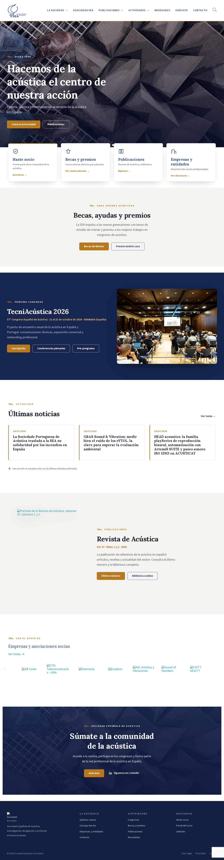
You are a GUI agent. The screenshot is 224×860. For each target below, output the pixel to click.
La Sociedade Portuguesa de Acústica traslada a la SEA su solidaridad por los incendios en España (40, 443)
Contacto (84, 837)
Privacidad (200, 853)
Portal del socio (47, 124)
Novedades (134, 837)
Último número (111, 576)
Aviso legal (187, 853)
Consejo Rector (88, 825)
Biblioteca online (142, 576)
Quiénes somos (88, 820)
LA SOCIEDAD (55, 10)
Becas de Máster (94, 246)
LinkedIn (180, 831)
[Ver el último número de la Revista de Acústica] (47, 553)
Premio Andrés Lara (128, 246)
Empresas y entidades (91, 831)
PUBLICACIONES (109, 10)
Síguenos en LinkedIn (126, 773)
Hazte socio (19, 124)
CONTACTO (200, 10)
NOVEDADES (162, 10)
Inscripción (18, 348)
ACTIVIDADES (137, 10)
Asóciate (181, 10)
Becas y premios (136, 825)
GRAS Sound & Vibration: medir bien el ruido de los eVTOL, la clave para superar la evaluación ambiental (111, 443)
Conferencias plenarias (51, 348)
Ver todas (208, 416)
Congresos (133, 820)
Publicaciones (135, 831)
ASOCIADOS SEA (83, 10)
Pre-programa (85, 348)
